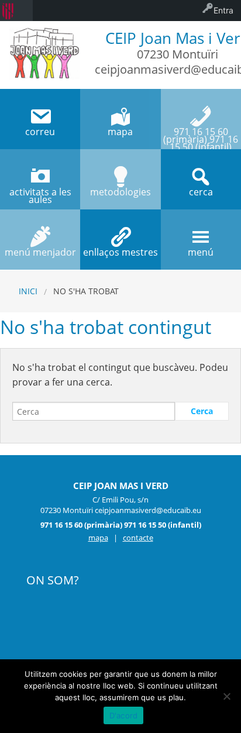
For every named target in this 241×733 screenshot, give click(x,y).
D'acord (123, 715)
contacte (138, 537)
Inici (28, 291)
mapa (98, 537)
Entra (223, 10)
